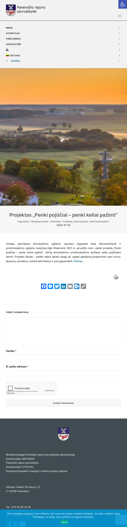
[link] (122, 4)
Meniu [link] (9, 28)
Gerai (64, 522)
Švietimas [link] (56, 221)
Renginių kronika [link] (39, 221)
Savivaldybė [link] (13, 44)
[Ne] (123, 518)
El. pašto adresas (17, 366)
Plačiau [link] (78, 261)
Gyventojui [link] (13, 33)
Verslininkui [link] (13, 38)
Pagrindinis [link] (23, 221)
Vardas (11, 350)
